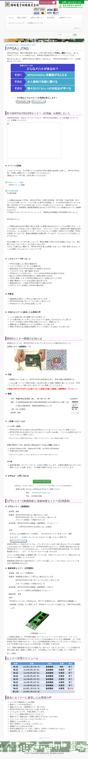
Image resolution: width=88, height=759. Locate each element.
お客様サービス (65, 17)
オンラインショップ (16, 23)
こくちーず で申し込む (42, 481)
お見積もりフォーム (35, 23)
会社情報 (50, 17)
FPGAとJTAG (18, 45)
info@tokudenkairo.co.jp (41, 493)
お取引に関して (36, 17)
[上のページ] (44, 738)
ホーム (11, 17)
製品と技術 (21, 17)
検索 (75, 34)
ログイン (77, 28)
